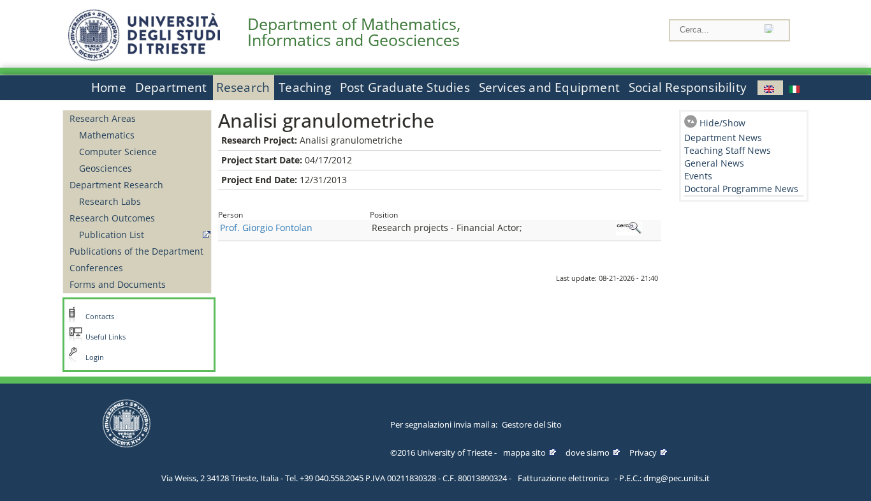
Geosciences (105, 168)
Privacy (643, 452)
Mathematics (107, 135)
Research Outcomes (112, 218)
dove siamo (588, 452)
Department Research (116, 185)
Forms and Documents (118, 284)
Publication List (111, 234)
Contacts (99, 316)
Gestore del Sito (532, 424)
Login (94, 357)
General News (714, 163)
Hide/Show (722, 123)
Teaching (305, 87)
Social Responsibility (688, 87)
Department (171, 87)
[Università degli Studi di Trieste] (144, 57)
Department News (723, 137)
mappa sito (524, 452)
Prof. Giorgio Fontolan (266, 227)
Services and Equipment (549, 87)
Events (698, 176)
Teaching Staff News (727, 150)
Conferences (96, 268)
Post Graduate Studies (405, 87)
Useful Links (105, 337)
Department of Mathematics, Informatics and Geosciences (353, 32)
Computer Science (118, 152)
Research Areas (103, 118)
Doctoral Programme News (741, 189)
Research (243, 87)
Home (108, 87)
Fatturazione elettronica (563, 478)
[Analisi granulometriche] (770, 87)
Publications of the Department (136, 251)
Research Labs (110, 201)
